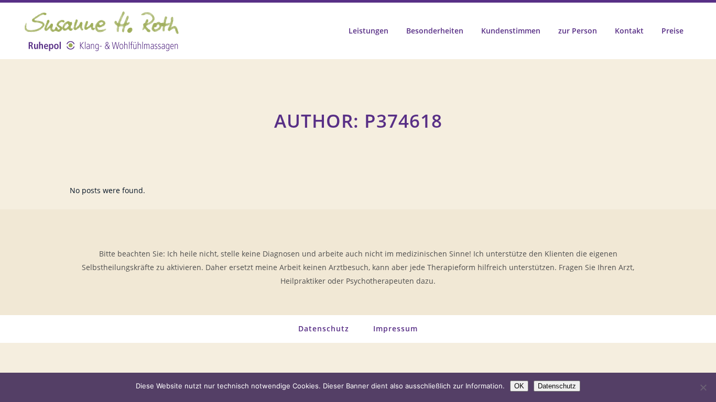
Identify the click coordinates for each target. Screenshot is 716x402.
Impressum (395, 328)
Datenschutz (323, 328)
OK (519, 386)
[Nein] (703, 387)
